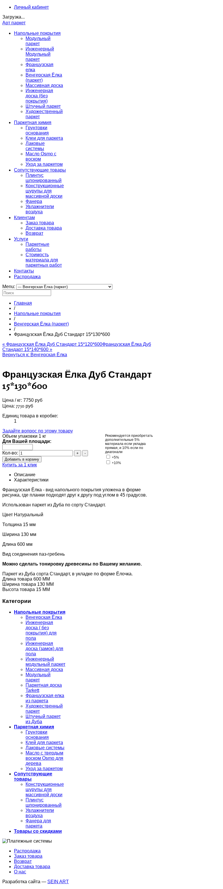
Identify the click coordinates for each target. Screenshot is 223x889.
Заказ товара (40, 222)
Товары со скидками (38, 831)
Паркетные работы (37, 247)
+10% (116, 463)
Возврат (34, 233)
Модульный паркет (38, 41)
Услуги (21, 239)
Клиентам (24, 217)
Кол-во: (10, 452)
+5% (115, 457)
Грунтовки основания (37, 130)
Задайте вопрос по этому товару (37, 430)
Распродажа (27, 276)
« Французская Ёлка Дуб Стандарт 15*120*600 (52, 344)
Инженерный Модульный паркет (40, 54)
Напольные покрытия (37, 33)
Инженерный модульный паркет (45, 662)
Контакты (24, 271)
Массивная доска (44, 85)
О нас (20, 871)
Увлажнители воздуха (40, 209)
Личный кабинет (31, 7)
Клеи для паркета (44, 138)
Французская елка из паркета (45, 698)
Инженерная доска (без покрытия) (39, 95)
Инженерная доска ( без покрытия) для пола (41, 630)
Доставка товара (44, 228)
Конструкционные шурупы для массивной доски (45, 191)
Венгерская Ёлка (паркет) (41, 323)
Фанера (34, 201)
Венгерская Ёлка (44, 617)
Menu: (9, 286)
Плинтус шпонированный (44, 178)
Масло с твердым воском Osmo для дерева (44, 758)
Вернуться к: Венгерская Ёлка (34, 354)
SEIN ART (58, 881)
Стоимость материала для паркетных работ (44, 260)
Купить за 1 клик (19, 464)
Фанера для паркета (38, 823)
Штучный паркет (43, 106)
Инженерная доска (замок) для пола (44, 648)
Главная (23, 303)
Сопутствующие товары (40, 170)
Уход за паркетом (44, 164)
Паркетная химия (32, 122)
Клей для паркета (44, 742)
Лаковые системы (35, 146)
